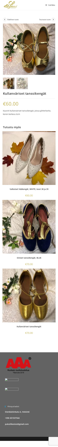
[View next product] (53, 19)
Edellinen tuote (13, 19)
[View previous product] (5, 19)
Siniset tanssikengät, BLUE (29, 257)
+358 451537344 (12, 418)
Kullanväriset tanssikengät (29, 326)
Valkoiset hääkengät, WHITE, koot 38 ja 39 (29, 189)
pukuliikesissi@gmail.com (17, 424)
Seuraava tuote (45, 19)
